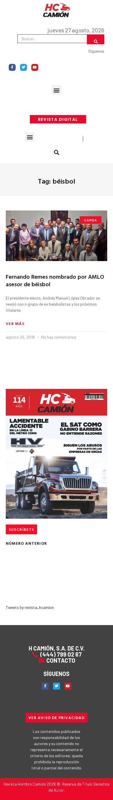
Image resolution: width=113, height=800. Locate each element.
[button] (56, 90)
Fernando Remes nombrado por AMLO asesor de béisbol (55, 280)
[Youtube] (34, 67)
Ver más (15, 324)
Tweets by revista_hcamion (30, 607)
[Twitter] (23, 67)
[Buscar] (95, 39)
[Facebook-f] (12, 67)
